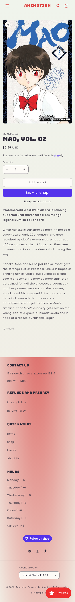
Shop (10, 442)
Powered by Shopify (39, 587)
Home (11, 434)
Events (11, 450)
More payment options (37, 201)
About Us (13, 458)
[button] (7, 6)
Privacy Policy (16, 402)
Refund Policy (16, 411)
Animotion (21, 587)
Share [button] (10, 328)
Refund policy (61, 587)
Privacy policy (39, 592)
